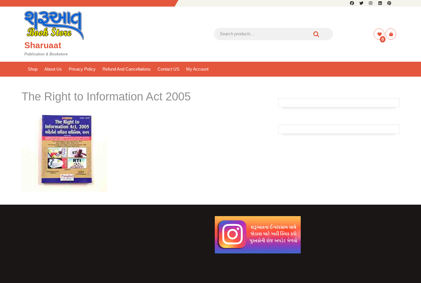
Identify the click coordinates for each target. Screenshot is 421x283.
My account (197, 69)
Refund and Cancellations (127, 69)
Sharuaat (42, 45)
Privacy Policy (82, 69)
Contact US (168, 69)
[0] (379, 34)
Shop (33, 69)
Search (316, 34)
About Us (53, 69)
